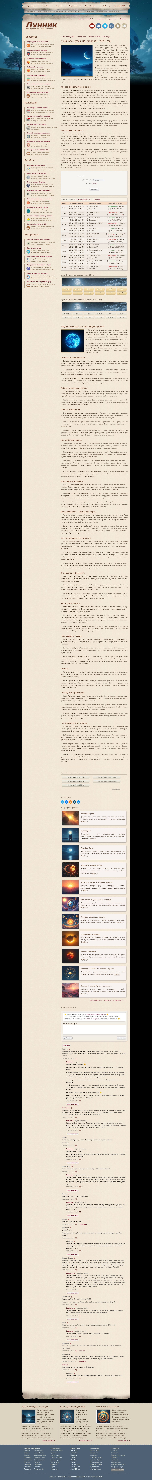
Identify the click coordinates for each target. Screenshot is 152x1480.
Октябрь (74, 1455)
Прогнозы (31, 5)
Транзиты (54, 1453)
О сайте (114, 1451)
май (110, 289)
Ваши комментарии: (70, 1024)
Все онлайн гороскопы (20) (37, 92)
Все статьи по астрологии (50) (39, 282)
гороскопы (59, 11)
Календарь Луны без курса (37, 207)
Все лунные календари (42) (37, 150)
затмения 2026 (114, 11)
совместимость (30, 11)
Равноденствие (95, 1469)
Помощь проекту (117, 1470)
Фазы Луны (90, 5)
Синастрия (54, 1469)
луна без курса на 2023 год (75, 777)
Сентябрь (74, 1453)
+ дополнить (111, 19)
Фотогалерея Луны (34, 248)
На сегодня (31, 108)
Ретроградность (96, 1462)
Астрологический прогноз (37, 50)
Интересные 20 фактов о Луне (39, 265)
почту (88, 1019)
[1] (69, 1049)
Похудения (28, 1460)
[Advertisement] (41, 1336)
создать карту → (124, 1440)
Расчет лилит (56, 1455)
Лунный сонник (33, 240)
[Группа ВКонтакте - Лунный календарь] (111, 26)
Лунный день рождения (36, 75)
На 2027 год (75, 1464)
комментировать (73, 1104)
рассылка (100, 19)
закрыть (121, 1038)
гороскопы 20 (108, 1000)
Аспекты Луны (95, 1460)
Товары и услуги (117, 1467)
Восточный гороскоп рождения (39, 84)
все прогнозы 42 (96, 1000)
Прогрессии (55, 1462)
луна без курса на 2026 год (107, 781)
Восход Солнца (96, 1464)
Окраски (27, 1453)
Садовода (27, 1464)
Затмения (93, 1455)
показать (94, 190)
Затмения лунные (34, 190)
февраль (78, 289)
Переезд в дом (39, 1457)
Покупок (37, 1462)
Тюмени (97, 199)
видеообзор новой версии (96, 1014)
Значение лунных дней (36, 165)
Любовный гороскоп (35, 67)
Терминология (116, 1462)
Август (59, 5)
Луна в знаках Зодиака (36, 182)
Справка (114, 1457)
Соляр (53, 1460)
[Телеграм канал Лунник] (105, 26)
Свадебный (38, 1464)
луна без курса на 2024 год (107, 777)
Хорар (53, 1467)
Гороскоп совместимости (36, 58)
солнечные (46, 190)
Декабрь (74, 1460)
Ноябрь (73, 1457)
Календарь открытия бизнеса (38, 141)
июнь (122, 289)
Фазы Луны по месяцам (36, 174)
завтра (39, 108)
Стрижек (27, 1451)
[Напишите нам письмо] (124, 26)
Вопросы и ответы (118, 1455)
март (88, 289)
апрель (99, 289)
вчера (45, 108)
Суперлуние (94, 1467)
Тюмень (123, 19)
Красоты (27, 1462)
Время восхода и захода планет (39, 216)
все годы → (116, 789)
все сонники (45, 240)
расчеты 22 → (120, 1000)
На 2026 (30, 124)
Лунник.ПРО (119, 5)
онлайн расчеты (89, 11)
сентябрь (88, 293)
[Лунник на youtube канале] (92, 26)
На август (30, 116)
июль (67, 293)
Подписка (114, 1460)
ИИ (104, 5)
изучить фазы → (85, 1440)
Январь (73, 1462)
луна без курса (101, 11)
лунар (45, 11)
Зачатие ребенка (40, 1455)
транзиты (51, 11)
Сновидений (38, 1451)
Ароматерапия (39, 1460)
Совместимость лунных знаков (39, 199)
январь (66, 289)
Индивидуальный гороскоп (37, 42)
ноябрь (110, 293)
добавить (67, 1038)
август (77, 293)
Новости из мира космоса (37, 273)
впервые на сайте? (86, 19)
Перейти (84, 821)
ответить (83, 1224)
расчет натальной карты (73, 11)
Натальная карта (57, 1451)
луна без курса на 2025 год (75, 781)
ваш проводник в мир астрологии (40, 29)
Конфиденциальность (119, 1464)
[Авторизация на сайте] (118, 26)
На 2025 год (75, 1469)
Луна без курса (96, 1457)
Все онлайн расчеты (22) (36, 224)
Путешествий (38, 1469)
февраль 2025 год (83, 199)
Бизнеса (37, 1467)
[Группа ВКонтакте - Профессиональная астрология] (98, 26)
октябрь (99, 293)
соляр (39, 11)
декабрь (122, 293)
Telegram (96, 1019)
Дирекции (54, 1464)
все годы (42, 124)
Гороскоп (73, 5)
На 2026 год (75, 1467)
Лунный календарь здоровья (38, 133)
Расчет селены (56, 1457)
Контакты (114, 1453)
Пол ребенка (38, 1453)
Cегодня (45, 5)
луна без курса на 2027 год (75, 785)
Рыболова (27, 1469)
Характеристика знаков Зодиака (39, 256)
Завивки (27, 1455)
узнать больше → (49, 1440)
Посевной (27, 1467)
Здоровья (27, 1457)
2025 (35, 124)
